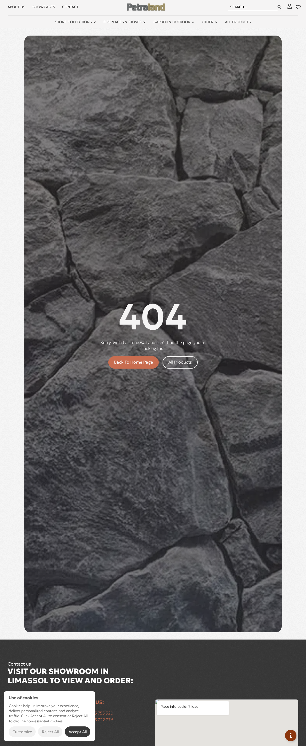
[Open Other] (216, 22)
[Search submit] (279, 7)
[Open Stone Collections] (94, 22)
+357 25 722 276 (97, 719)
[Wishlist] (298, 7)
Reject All (50, 731)
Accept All (78, 731)
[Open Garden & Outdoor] (193, 22)
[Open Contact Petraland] (290, 735)
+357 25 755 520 (97, 713)
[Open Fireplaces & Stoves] (144, 22)
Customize (22, 731)
